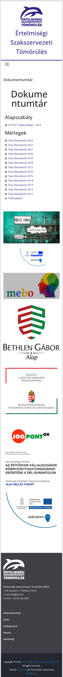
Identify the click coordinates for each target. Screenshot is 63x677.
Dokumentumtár (12, 613)
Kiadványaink (10, 626)
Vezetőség (8, 639)
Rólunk (7, 632)
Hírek (6, 619)
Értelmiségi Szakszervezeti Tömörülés (31, 42)
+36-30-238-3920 (20, 598)
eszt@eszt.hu (17, 594)
